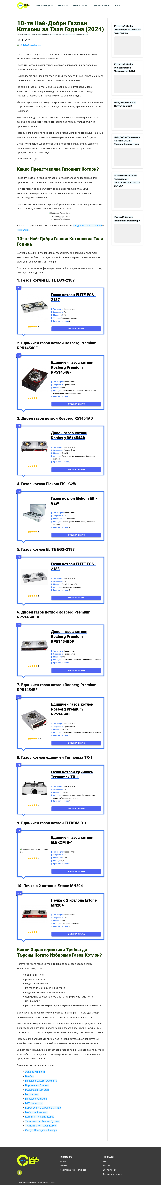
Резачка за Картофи (37, 1089)
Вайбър (29, 1076)
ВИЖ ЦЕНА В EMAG (76, 329)
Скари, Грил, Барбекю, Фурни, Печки (46, 34)
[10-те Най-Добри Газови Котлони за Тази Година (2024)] (60, 45)
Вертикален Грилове (37, 1085)
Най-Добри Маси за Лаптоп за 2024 (127, 114)
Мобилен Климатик (36, 1112)
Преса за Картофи (36, 1098)
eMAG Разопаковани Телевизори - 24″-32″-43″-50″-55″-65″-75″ (127, 191)
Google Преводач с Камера (41, 1130)
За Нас (63, 1161)
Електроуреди (68, 34)
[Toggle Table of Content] (35, 159)
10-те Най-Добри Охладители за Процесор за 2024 (127, 77)
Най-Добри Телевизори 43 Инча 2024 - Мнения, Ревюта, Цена (127, 151)
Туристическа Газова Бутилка (42, 1121)
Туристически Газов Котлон (41, 1125)
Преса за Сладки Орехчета (41, 1080)
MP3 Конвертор (34, 1103)
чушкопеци (23, 230)
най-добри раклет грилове (87, 225)
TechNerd (26, 34)
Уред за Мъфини (35, 1071)
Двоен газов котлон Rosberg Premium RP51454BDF (69, 636)
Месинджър (32, 1094)
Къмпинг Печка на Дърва (39, 1116)
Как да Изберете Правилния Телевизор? (127, 229)
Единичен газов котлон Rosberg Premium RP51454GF (72, 367)
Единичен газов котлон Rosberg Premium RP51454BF (72, 709)
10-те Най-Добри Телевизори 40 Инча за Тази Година (127, 39)
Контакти (64, 1166)
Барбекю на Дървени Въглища (43, 1107)
